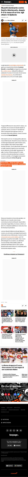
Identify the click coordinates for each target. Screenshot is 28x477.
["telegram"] (18, 394)
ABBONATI (21, 1)
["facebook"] (15, 394)
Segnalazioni (9, 407)
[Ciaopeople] (14, 473)
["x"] (12, 394)
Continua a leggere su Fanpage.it (14, 254)
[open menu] (1, 2)
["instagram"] (5, 394)
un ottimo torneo (6, 71)
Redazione (23, 409)
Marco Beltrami (11, 20)
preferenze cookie (5, 412)
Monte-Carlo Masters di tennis (8, 5)
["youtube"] (9, 394)
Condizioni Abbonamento (13, 409)
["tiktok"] (2, 394)
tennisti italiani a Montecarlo (16, 65)
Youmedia (3, 407)
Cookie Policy (4, 409)
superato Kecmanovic (7, 74)
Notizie (2, 302)
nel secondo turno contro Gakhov (10, 237)
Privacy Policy (17, 407)
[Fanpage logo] (8, 2)
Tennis (6, 302)
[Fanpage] (14, 435)
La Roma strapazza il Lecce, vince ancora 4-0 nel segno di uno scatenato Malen (13, 367)
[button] (25, 20)
